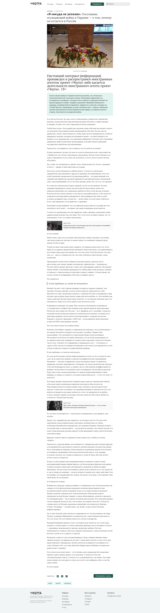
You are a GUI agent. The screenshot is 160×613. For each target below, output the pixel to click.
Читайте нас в (80, 71)
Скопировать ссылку (103, 576)
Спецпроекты (80, 4)
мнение (58, 583)
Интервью (68, 4)
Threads (87, 601)
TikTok (87, 604)
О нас (64, 607)
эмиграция (67, 583)
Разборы (59, 4)
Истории (50, 4)
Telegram (88, 596)
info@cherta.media (114, 596)
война (50, 583)
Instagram (88, 599)
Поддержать (97, 4)
